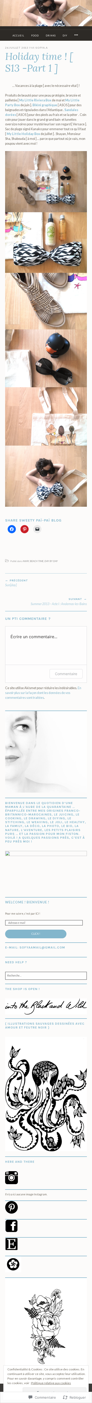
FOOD (35, 35)
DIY (65, 35)
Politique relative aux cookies (51, 1383)
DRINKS (51, 35)
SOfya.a (42, 47)
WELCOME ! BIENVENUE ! (27, 902)
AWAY (25, 561)
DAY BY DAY (51, 561)
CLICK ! (35, 933)
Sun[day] (16, 583)
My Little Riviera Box (35, 100)
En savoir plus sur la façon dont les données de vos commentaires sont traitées (43, 693)
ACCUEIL (18, 35)
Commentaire (66, 674)
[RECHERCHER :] (46, 976)
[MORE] (77, 35)
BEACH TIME (36, 561)
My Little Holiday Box (23, 134)
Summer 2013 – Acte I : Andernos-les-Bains (59, 601)
